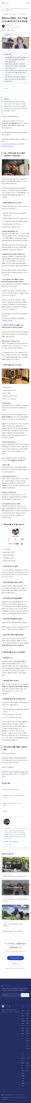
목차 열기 (6, 88)
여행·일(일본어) (5, 14)
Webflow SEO (27, 1036)
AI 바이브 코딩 (23, 1071)
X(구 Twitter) (20, 627)
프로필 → (12, 29)
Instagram (8, 627)
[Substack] (8, 30)
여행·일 (12, 8)
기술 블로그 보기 (15, 963)
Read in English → (18, 931)
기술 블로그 (7, 8)
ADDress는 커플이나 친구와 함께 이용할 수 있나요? (14, 796)
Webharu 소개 (23, 1013)
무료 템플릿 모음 (23, 1083)
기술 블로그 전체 (27, 1013)
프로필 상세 (6, 841)
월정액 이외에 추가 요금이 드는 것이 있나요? (12, 804)
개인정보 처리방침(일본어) (16, 1097)
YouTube (14, 627)
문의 (27, 1070)
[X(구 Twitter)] (3, 30)
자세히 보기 (22, 990)
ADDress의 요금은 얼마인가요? (11, 789)
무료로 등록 (25, 995)
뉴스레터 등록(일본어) (27, 1063)
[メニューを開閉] (27, 2)
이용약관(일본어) (5, 1097)
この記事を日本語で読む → (8, 931)
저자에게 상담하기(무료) (14, 841)
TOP (2, 8)
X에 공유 (5, 811)
